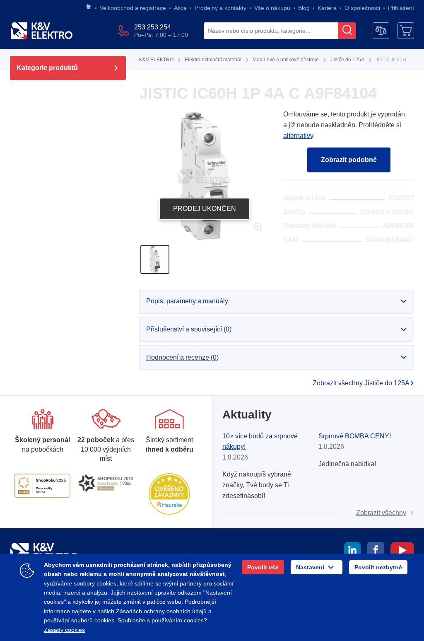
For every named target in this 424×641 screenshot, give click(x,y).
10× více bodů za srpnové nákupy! (260, 441)
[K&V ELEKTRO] (41, 30)
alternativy (298, 135)
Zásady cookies (64, 629)
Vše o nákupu (272, 8)
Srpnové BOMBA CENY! (354, 436)
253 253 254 (152, 27)
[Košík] (406, 30)
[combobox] (271, 31)
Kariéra (327, 8)
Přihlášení (401, 8)
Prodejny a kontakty (220, 8)
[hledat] (347, 30)
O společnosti (362, 8)
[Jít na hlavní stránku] (88, 7)
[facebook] (375, 551)
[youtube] (402, 551)
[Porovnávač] (381, 30)
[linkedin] (352, 551)
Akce (180, 8)
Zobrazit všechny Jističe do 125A (361, 383)
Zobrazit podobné (349, 159)
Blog (304, 8)
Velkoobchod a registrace (133, 8)
